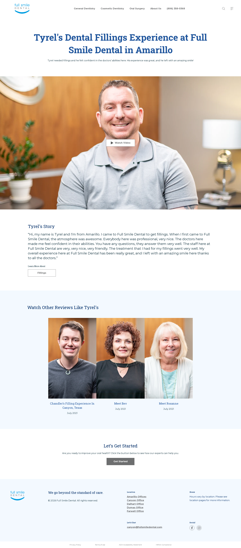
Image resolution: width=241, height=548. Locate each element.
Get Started (121, 461)
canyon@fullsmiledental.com (144, 527)
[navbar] (232, 8)
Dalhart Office (129, 504)
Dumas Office (129, 507)
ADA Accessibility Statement (130, 545)
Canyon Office (129, 500)
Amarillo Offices (129, 496)
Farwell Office (129, 511)
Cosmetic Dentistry (112, 8)
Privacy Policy (75, 545)
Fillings (42, 273)
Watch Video (122, 142)
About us (155, 8)
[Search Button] (223, 8)
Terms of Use (100, 545)
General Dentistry (84, 8)
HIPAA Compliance (163, 545)
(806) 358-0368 (176, 8)
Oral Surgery (137, 8)
